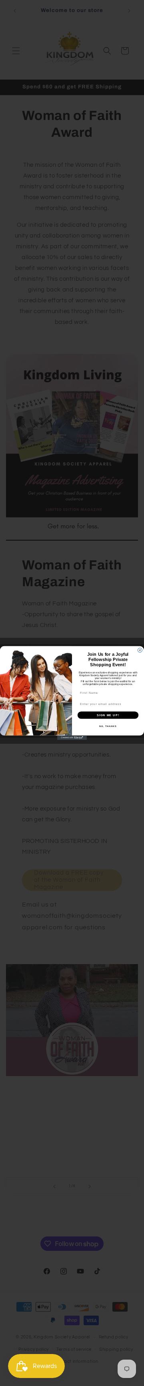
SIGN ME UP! (108, 715)
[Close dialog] (140, 650)
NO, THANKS (108, 726)
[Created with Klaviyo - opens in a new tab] (72, 737)
